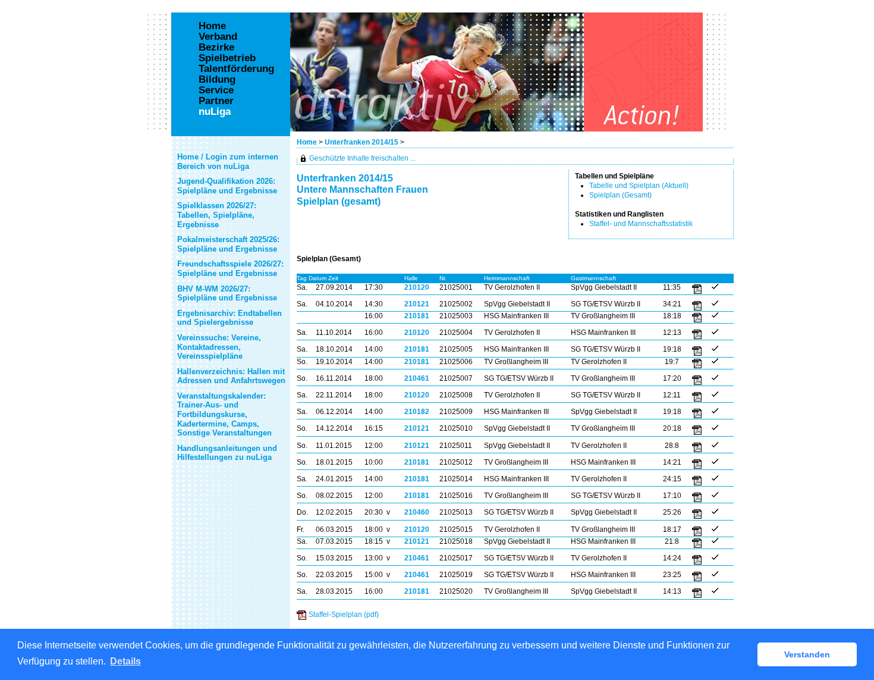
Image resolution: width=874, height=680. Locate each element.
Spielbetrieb (227, 58)
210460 (416, 512)
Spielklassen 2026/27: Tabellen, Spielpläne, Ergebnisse (216, 214)
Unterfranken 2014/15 (362, 142)
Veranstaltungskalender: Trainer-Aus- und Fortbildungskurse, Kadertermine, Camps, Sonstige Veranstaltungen (224, 414)
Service (216, 90)
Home (307, 142)
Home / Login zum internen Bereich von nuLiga (227, 161)
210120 (416, 287)
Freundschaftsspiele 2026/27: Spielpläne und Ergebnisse (230, 268)
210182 (416, 412)
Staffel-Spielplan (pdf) (344, 614)
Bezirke (216, 47)
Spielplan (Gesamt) (620, 195)
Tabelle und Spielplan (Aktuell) (638, 185)
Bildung (217, 79)
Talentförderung (236, 69)
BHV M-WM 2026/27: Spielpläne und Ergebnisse (227, 293)
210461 (416, 378)
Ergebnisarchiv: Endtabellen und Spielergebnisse (229, 318)
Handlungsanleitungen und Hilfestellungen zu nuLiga (227, 453)
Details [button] (125, 661)
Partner (216, 101)
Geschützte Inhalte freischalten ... (362, 158)
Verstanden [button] (807, 654)
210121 (416, 304)
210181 (416, 316)
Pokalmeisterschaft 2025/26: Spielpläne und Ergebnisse (228, 244)
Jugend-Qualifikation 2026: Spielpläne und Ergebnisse (227, 186)
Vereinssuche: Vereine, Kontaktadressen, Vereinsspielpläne (219, 347)
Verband (218, 37)
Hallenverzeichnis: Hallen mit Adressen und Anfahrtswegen (231, 376)
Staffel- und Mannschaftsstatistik (641, 224)
